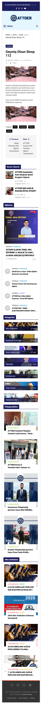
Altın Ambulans (13, 584)
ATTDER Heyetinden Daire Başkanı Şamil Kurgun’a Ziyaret (17, 5)
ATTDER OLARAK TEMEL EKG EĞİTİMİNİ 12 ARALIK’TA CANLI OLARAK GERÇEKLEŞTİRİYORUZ (20, 253)
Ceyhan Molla (12, 698)
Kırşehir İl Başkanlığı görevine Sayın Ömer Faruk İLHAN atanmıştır (20, 552)
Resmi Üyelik (23, 698)
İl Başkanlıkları (13, 428)
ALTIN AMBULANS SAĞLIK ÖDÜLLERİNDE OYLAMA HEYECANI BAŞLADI (19, 649)
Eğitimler (9, 246)
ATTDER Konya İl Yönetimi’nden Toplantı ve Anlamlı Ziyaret (19, 467)
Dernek (22, 584)
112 (15, 127)
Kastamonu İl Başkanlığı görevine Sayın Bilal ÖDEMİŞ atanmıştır (20, 510)
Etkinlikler (17, 246)
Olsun (31, 127)
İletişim (32, 698)
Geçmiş (23, 127)
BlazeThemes (27, 694)
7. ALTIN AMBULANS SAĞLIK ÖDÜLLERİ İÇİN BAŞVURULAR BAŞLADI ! (20, 675)
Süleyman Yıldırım (13, 60)
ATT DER (20, 181)
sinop (9, 131)
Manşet (22, 612)
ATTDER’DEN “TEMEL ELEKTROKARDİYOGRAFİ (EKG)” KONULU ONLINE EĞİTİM (23, 310)
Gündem (9, 46)
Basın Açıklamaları (26, 669)
